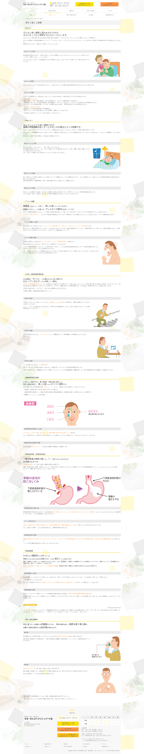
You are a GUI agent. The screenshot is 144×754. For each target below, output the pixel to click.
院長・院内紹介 (91, 10)
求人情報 (91, 15)
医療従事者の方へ (110, 15)
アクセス (110, 10)
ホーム (32, 10)
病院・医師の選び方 (71, 15)
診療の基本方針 (52, 10)
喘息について (33, 15)
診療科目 (71, 10)
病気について (52, 15)
